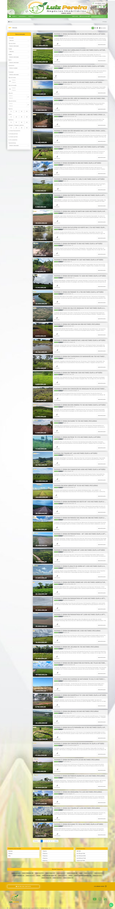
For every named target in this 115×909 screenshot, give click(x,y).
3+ (21, 111)
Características (12, 143)
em (27, 873)
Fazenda (10, 851)
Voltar (105, 21)
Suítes (10, 114)
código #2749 (63, 875)
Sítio (9, 855)
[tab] (19, 34)
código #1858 (88, 873)
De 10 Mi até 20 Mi (81, 855)
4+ (27, 111)
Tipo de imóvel (12, 43)
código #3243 (97, 875)
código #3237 (99, 873)
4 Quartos (45, 858)
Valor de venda (12, 77)
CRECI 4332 (75, 16)
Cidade (10, 49)
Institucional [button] (22, 16)
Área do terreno (12, 101)
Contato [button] (30, 16)
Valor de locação (12, 85)
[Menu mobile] (10, 16)
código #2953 (16, 873)
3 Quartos (45, 855)
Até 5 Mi (79, 851)
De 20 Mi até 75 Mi (81, 858)
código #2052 (39, 873)
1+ (11, 111)
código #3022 (57, 877)
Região (10, 54)
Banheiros (11, 119)
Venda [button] (13, 16)
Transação (11, 38)
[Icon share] (98, 6)
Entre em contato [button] (24, 886)
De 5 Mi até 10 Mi (81, 853)
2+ (16, 111)
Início (10, 21)
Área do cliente (84, 16)
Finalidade (11, 72)
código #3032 (30, 875)
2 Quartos (45, 853)
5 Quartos (45, 860)
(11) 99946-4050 (100, 3)
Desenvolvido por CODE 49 (102, 908)
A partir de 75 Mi (81, 860)
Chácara (10, 853)
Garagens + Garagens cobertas (16, 125)
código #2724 (61, 873)
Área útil (11, 93)
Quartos (11, 108)
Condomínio (11, 65)
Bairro (10, 60)
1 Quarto (45, 851)
